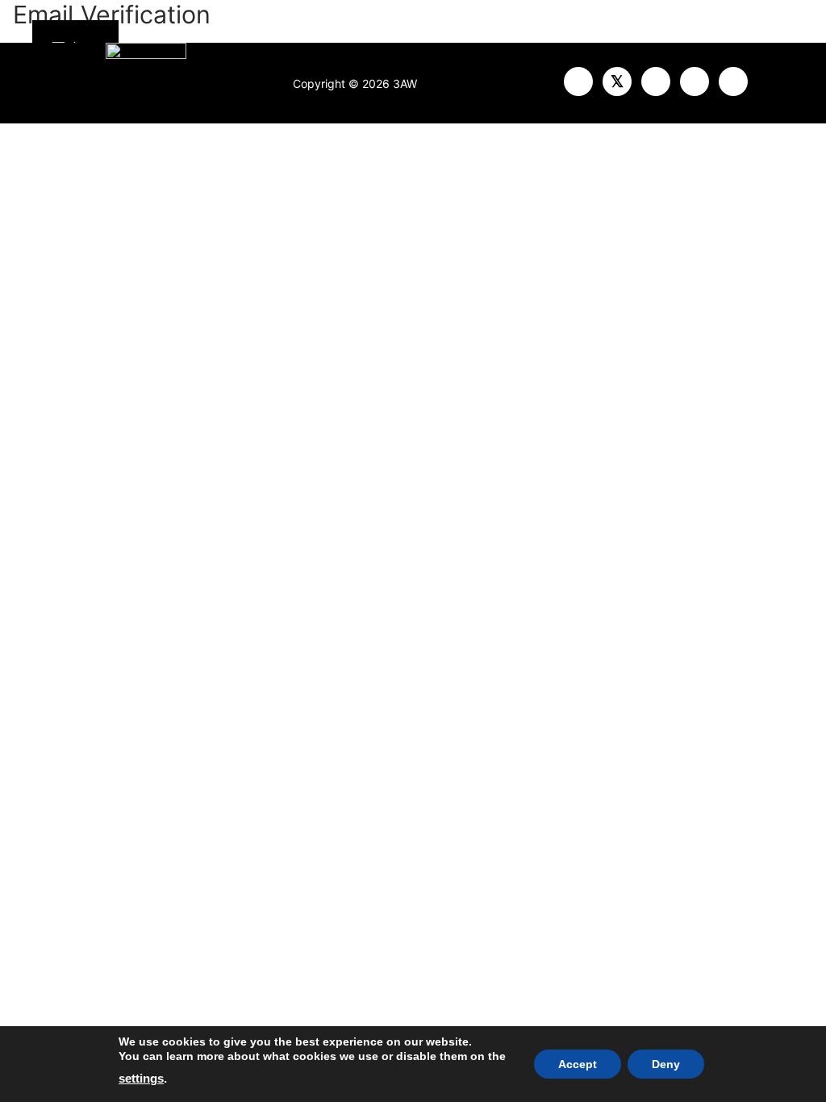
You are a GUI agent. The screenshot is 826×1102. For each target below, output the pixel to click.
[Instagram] (694, 81)
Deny (666, 1064)
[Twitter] (617, 81)
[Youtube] (655, 81)
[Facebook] (578, 81)
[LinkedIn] (733, 81)
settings (141, 1078)
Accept (577, 1064)
